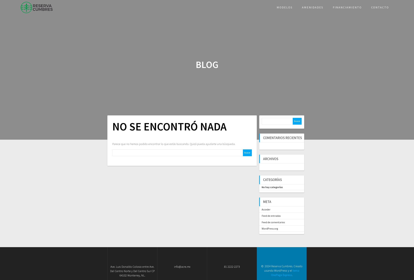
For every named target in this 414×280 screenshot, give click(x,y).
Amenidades (312, 7)
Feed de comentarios (273, 222)
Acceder (266, 209)
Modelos (285, 7)
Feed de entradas (271, 215)
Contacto (380, 7)
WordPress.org (270, 228)
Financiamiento (347, 7)
